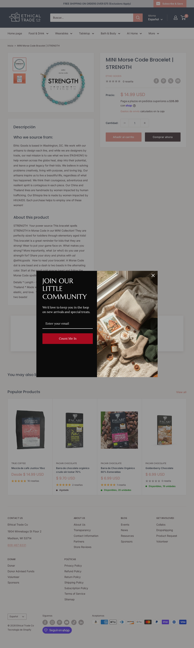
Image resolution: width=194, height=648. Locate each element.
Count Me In (68, 338)
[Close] (153, 275)
